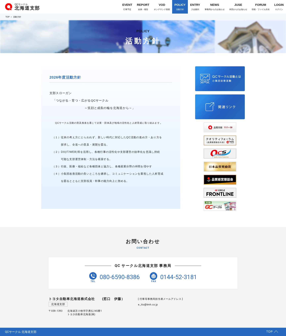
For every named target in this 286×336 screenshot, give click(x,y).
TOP (7, 17)
